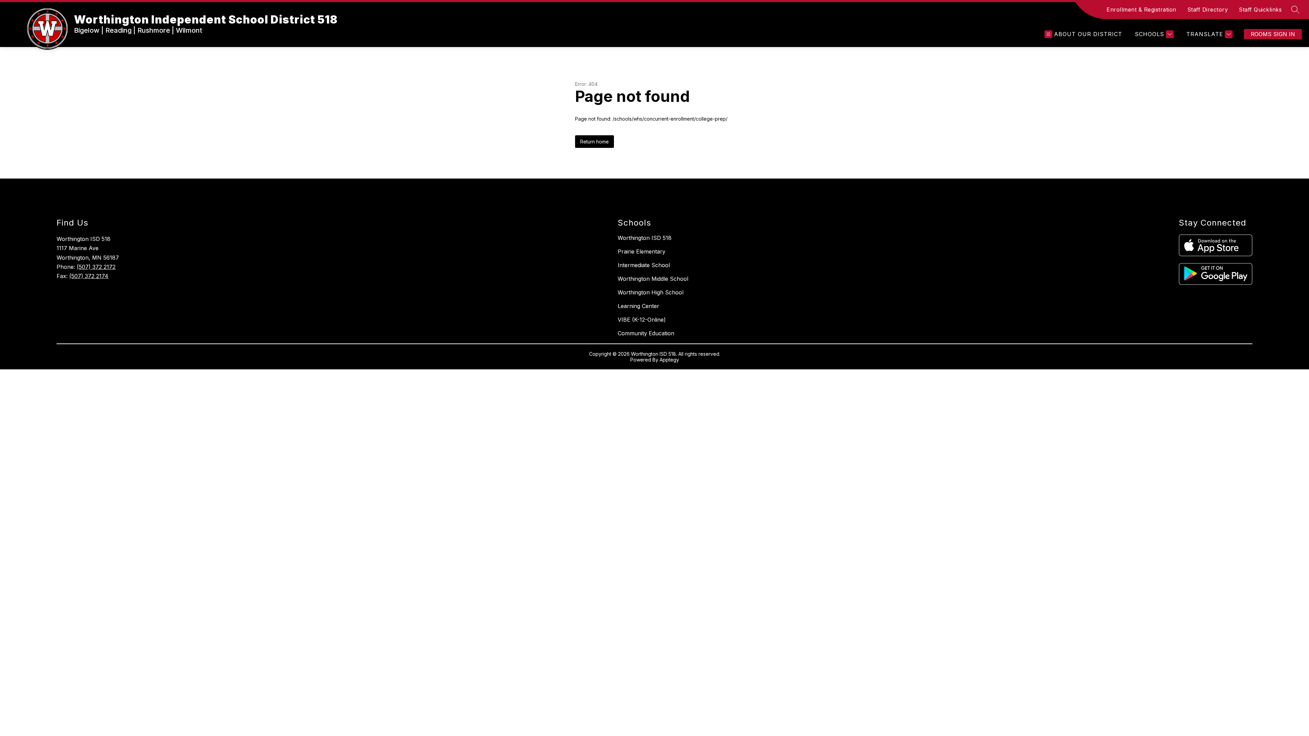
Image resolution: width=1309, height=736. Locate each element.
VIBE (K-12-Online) (642, 319)
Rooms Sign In (1273, 34)
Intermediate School (644, 265)
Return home (594, 141)
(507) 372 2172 (96, 266)
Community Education (646, 333)
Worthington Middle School (653, 278)
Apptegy (669, 360)
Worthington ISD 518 (645, 237)
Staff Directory (1207, 9)
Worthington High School (650, 292)
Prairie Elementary (641, 251)
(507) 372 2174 (88, 276)
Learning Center (638, 306)
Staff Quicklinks (1260, 9)
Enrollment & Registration (1141, 9)
